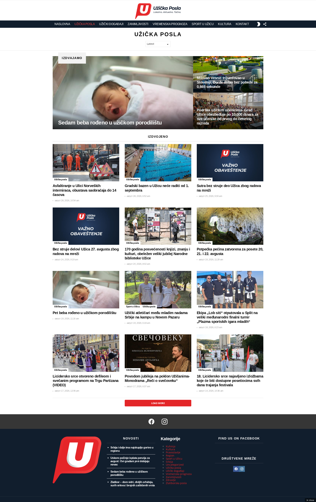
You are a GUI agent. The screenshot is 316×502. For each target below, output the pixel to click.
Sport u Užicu (203, 24)
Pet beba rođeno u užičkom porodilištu (84, 313)
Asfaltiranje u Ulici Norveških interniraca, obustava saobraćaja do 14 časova (84, 190)
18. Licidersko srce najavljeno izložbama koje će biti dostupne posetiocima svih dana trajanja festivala (230, 380)
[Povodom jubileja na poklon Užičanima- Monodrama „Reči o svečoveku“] (158, 353)
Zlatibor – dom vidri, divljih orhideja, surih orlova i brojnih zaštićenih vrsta (132, 483)
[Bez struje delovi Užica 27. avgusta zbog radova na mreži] (86, 226)
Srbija (169, 461)
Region (170, 455)
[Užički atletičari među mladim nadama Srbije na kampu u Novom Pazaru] (158, 289)
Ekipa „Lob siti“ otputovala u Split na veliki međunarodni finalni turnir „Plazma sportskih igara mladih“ (227, 317)
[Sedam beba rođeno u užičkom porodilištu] (123, 92)
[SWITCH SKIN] (258, 24)
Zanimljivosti (138, 24)
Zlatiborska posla (176, 483)
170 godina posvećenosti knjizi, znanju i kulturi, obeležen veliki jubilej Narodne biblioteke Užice (157, 253)
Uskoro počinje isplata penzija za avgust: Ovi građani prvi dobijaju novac (130, 461)
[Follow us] (265, 24)
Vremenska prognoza (170, 24)
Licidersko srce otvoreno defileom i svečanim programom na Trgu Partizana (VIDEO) (85, 380)
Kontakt (242, 24)
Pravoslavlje (173, 452)
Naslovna (62, 24)
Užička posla (84, 24)
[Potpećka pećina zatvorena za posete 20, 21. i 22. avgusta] (230, 226)
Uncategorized (175, 464)
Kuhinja (170, 446)
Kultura (224, 24)
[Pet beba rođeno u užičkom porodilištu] (86, 289)
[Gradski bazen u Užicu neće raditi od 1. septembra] (158, 163)
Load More (158, 403)
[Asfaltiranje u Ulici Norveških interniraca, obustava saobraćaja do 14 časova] (86, 163)
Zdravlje (171, 480)
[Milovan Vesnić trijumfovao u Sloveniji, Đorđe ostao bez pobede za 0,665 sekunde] (228, 74)
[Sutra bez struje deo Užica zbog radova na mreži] (230, 163)
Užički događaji (111, 24)
